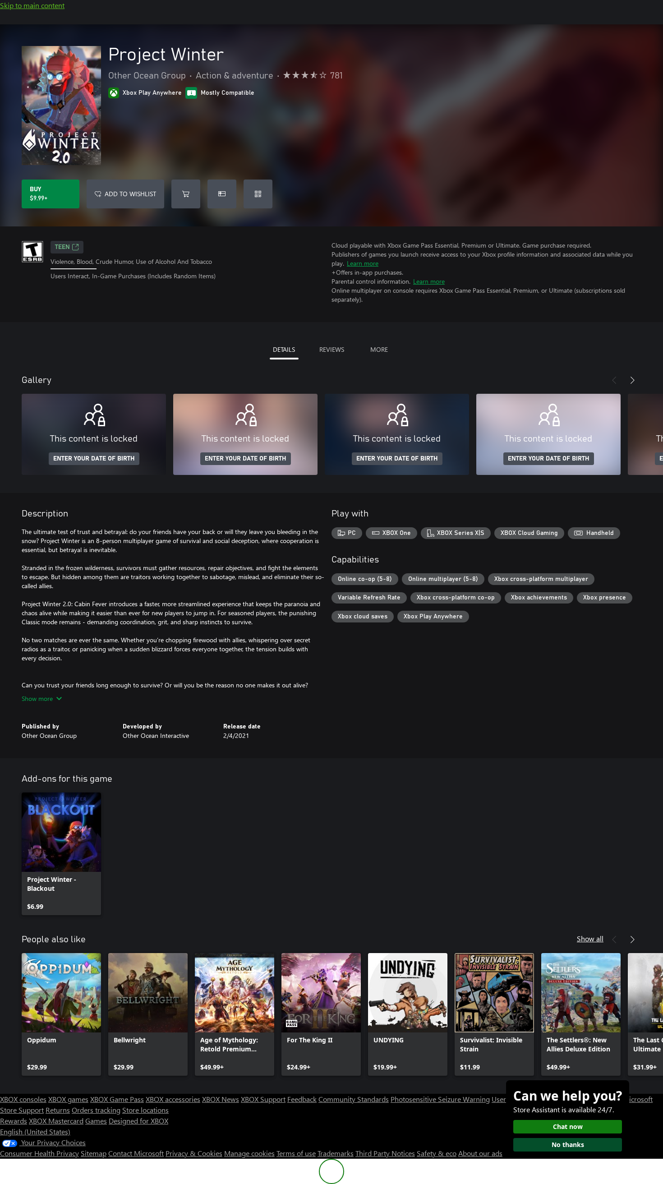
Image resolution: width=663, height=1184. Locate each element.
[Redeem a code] (258, 194)
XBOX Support (263, 1099)
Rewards (13, 1120)
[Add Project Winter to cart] (185, 194)
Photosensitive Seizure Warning (440, 1099)
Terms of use (296, 1153)
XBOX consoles (23, 1099)
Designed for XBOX (138, 1120)
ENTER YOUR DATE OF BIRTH (94, 459)
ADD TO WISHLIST (130, 193)
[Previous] (614, 380)
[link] (61, 853)
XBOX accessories (173, 1099)
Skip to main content (32, 5)
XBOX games (68, 1099)
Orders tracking (96, 1110)
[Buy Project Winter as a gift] (221, 194)
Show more (37, 698)
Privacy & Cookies (194, 1153)
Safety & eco (436, 1153)
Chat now (568, 1126)
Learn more (362, 263)
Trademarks (336, 1153)
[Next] (632, 380)
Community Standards (353, 1099)
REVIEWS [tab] (331, 349)
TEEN (62, 247)
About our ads (480, 1153)
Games (96, 1120)
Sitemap (93, 1153)
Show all (590, 938)
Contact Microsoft (136, 1153)
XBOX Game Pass (117, 1099)
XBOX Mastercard (56, 1120)
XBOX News (220, 1099)
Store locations (145, 1110)
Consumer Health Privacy (39, 1153)
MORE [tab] (379, 349)
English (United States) (35, 1131)
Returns (58, 1110)
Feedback (302, 1099)
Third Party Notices (385, 1153)
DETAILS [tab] (284, 349)
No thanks (568, 1144)
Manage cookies (249, 1153)
